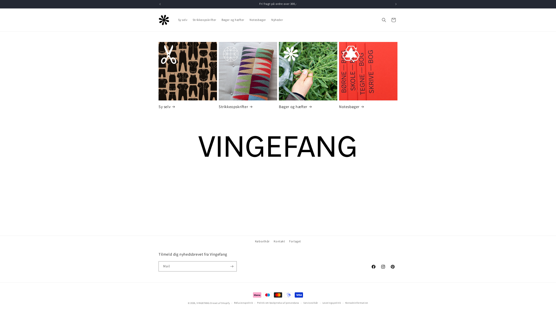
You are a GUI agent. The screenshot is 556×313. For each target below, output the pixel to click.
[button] (384, 20)
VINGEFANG (203, 303)
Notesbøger (349, 106)
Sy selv (164, 106)
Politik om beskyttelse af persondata (278, 302)
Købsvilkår (262, 241)
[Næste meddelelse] (396, 4)
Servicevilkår (310, 302)
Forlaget (295, 241)
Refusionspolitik (243, 302)
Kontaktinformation (356, 302)
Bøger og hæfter (293, 106)
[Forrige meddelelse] (160, 4)
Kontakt (279, 241)
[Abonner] (232, 266)
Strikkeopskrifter (233, 106)
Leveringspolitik (332, 302)
